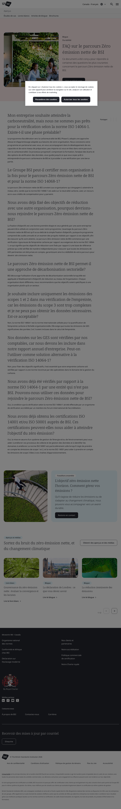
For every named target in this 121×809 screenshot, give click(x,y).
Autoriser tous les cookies (76, 99)
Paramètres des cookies (46, 99)
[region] (61, 93)
